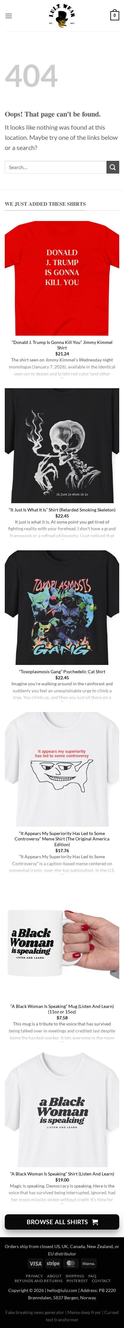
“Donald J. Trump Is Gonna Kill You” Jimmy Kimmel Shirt (62, 345)
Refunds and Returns (39, 1280)
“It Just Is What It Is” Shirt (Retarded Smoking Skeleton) (62, 509)
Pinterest (77, 1280)
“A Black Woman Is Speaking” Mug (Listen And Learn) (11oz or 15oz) (62, 1009)
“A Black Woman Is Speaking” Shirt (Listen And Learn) (62, 1173)
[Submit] (113, 167)
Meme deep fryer (84, 1312)
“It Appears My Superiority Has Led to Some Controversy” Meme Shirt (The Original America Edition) (62, 839)
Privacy (34, 1276)
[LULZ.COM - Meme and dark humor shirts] (62, 16)
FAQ (92, 1276)
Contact (101, 1280)
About (54, 1276)
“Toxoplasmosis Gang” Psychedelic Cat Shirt (62, 671)
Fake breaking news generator (34, 1312)
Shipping (75, 1276)
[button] (8, 16)
